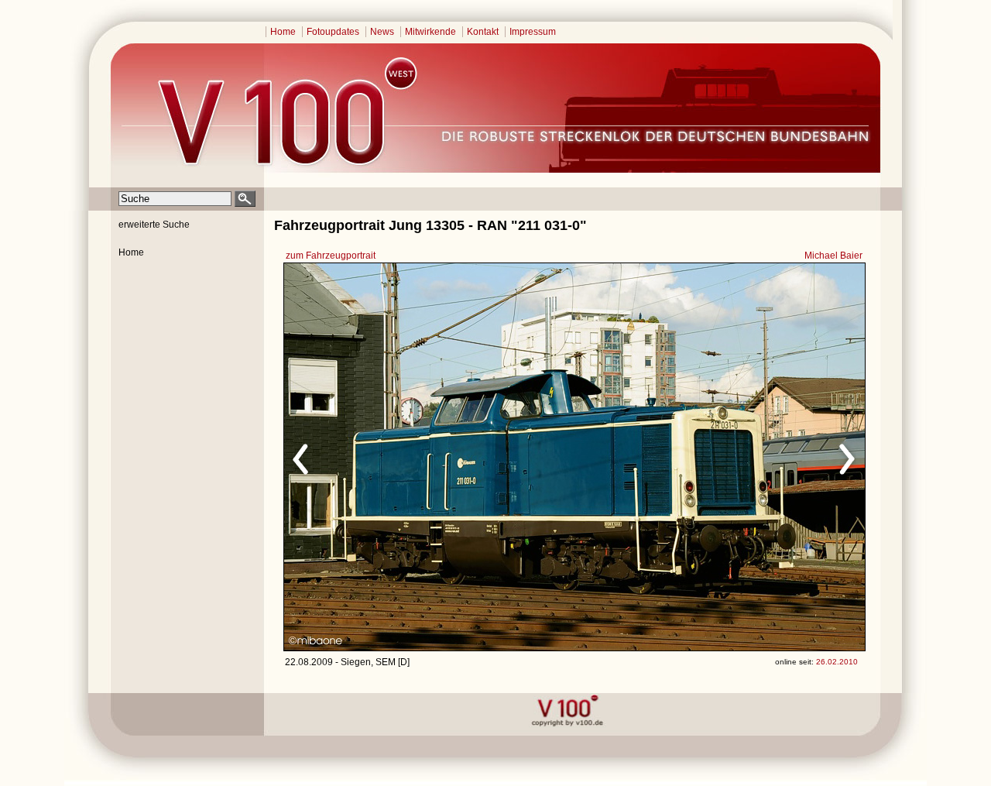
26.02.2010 (837, 661)
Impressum (532, 31)
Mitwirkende (430, 31)
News (382, 31)
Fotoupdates (333, 31)
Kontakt (483, 31)
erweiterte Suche (154, 224)
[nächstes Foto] (711, 456)
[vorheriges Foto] (432, 456)
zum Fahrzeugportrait (330, 255)
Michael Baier (833, 255)
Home (283, 31)
